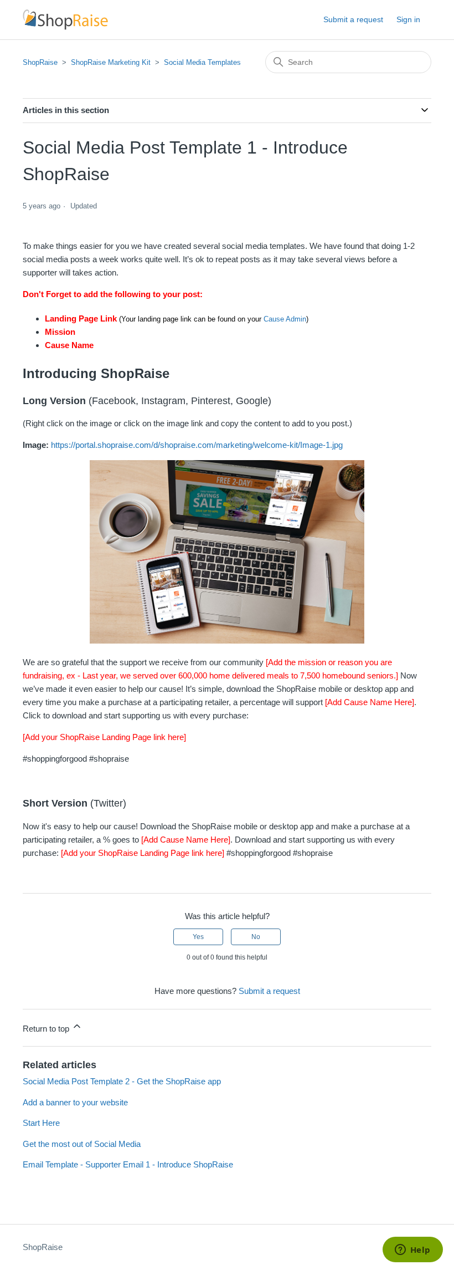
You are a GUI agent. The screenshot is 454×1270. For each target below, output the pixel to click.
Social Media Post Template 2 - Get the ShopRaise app (122, 1081)
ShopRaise (40, 62)
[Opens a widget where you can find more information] (412, 1250)
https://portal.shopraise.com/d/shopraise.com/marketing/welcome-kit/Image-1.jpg (197, 445)
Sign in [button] (408, 19)
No (255, 937)
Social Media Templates (202, 62)
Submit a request (353, 19)
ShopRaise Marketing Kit (111, 62)
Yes (198, 937)
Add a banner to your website (75, 1102)
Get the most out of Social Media (82, 1144)
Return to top (47, 1028)
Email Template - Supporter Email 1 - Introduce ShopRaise (128, 1164)
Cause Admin (285, 319)
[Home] (65, 19)
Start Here (41, 1123)
